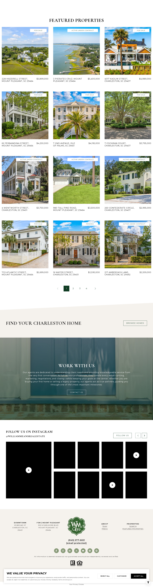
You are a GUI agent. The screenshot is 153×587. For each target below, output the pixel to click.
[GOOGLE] (96, 550)
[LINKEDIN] (69, 550)
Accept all (138, 576)
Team (104, 526)
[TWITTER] (76, 550)
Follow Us (122, 435)
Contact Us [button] (76, 392)
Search (133, 526)
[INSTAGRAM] (63, 550)
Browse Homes (135, 323)
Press (105, 529)
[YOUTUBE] (83, 550)
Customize (121, 576)
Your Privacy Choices (76, 584)
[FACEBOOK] (56, 550)
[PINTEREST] (89, 550)
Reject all (105, 576)
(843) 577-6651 (76, 540)
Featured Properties (133, 529)
